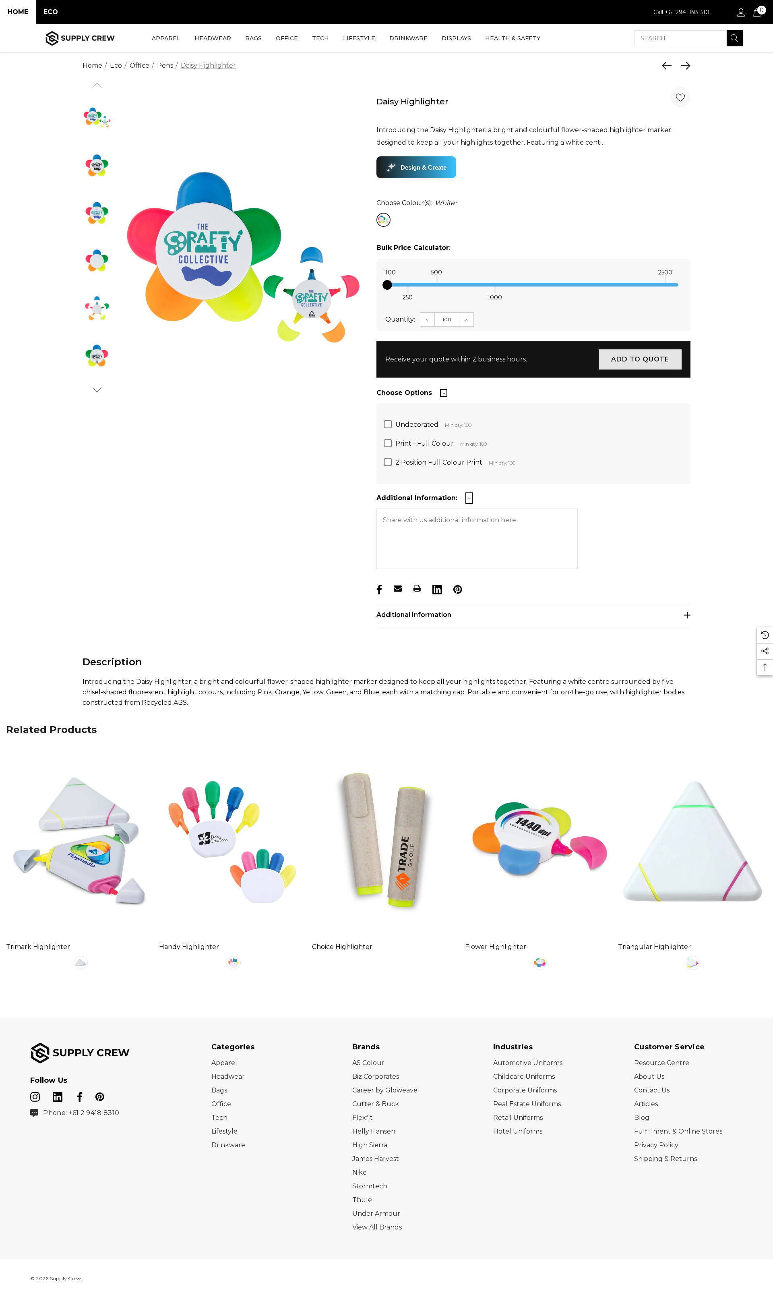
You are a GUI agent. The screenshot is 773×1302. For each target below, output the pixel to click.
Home (18, 12)
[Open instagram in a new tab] (35, 1095)
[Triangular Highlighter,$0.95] (692, 841)
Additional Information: (416, 498)
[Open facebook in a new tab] (78, 1095)
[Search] (735, 38)
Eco (50, 12)
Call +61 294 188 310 (681, 12)
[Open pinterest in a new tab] (100, 1095)
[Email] (398, 588)
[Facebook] (378, 588)
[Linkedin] (436, 588)
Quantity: (400, 319)
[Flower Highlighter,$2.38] (539, 841)
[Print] (417, 588)
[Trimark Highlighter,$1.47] (80, 841)
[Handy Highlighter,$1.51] (233, 841)
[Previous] (669, 66)
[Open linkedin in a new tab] (58, 1095)
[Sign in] (740, 12)
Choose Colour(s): (417, 203)
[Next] (683, 66)
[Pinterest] (457, 588)
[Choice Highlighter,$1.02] (386, 841)
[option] (242, 263)
